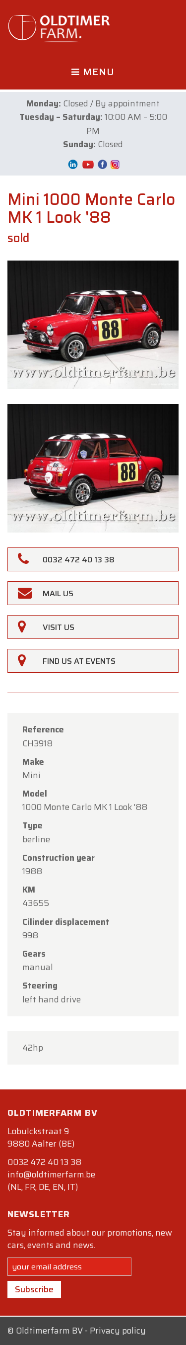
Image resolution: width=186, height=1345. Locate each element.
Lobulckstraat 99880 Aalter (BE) (40, 1137)
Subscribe (34, 1289)
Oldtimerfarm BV (49, 1330)
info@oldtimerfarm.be (51, 1174)
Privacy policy (118, 1330)
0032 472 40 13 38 (44, 1162)
